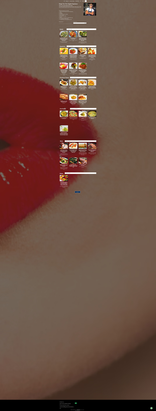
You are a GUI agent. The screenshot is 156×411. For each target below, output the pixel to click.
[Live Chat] (151, 408)
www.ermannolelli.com (77, 410)
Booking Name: (61, 21)
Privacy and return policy (64, 405)
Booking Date (75, 21)
